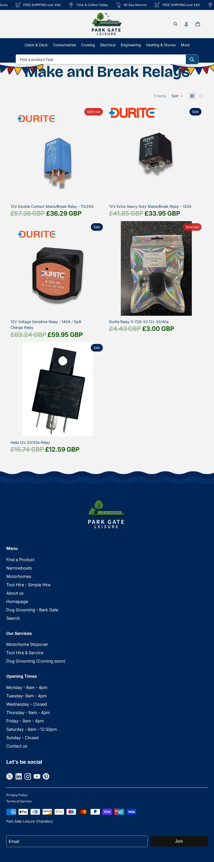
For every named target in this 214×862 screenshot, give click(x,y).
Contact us (16, 746)
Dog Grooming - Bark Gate (32, 609)
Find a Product (20, 559)
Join (179, 841)
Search (13, 618)
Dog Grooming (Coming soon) (36, 661)
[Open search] (175, 24)
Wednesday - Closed (26, 704)
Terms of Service (19, 801)
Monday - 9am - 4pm (26, 687)
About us (14, 593)
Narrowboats (19, 568)
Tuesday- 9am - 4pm (26, 695)
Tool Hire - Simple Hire (28, 584)
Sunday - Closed (22, 737)
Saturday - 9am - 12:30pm (31, 729)
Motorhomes (18, 576)
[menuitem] (185, 45)
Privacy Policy (17, 795)
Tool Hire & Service (24, 652)
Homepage (17, 601)
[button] (177, 96)
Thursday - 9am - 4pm (28, 712)
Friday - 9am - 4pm (25, 720)
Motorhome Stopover (27, 644)
